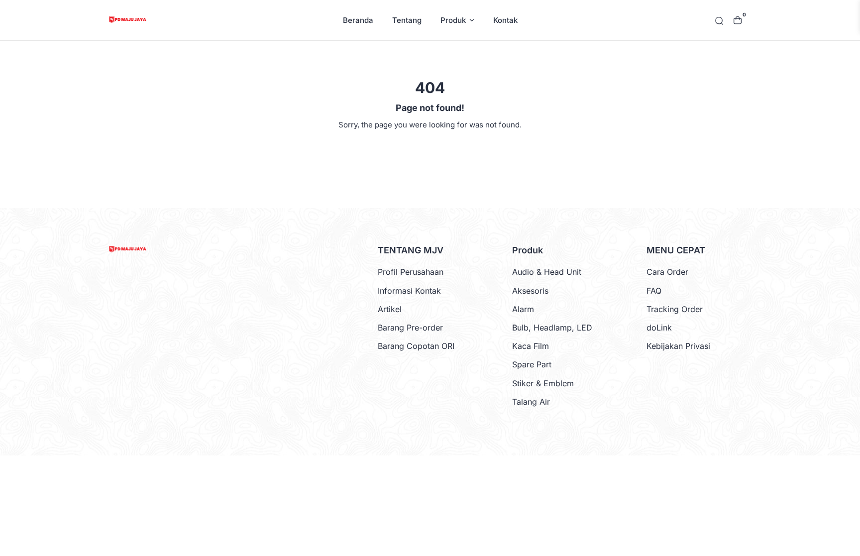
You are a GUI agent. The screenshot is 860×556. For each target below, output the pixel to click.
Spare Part (531, 364)
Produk (453, 20)
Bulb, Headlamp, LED (552, 328)
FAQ (653, 291)
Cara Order (667, 272)
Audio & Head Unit (546, 272)
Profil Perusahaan (410, 272)
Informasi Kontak (409, 291)
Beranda (358, 20)
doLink (659, 328)
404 (430, 148)
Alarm (523, 309)
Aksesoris (530, 291)
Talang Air (531, 402)
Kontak (505, 20)
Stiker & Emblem (543, 383)
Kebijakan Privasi (678, 346)
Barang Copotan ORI (416, 346)
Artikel (390, 309)
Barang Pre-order (410, 328)
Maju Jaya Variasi (428, 471)
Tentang (407, 20)
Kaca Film (530, 346)
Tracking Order (674, 309)
